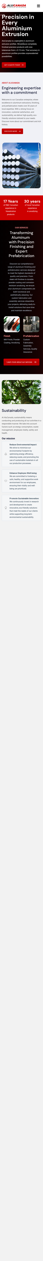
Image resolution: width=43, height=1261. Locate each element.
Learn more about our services (19, 362)
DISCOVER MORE (10, 131)
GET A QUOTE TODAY (12, 65)
